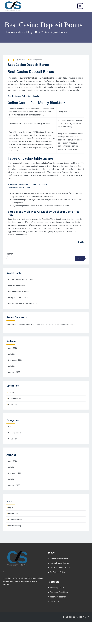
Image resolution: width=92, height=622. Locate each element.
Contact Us (54, 601)
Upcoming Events (57, 588)
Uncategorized (14, 398)
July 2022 (12, 366)
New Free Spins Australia (18, 292)
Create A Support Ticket (60, 567)
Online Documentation (59, 558)
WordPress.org (14, 526)
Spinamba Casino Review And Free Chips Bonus (27, 184)
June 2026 (12, 348)
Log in (10, 508)
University (12, 404)
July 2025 (12, 354)
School (11, 392)
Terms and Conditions (59, 592)
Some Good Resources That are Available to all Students (53, 325)
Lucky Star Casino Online (18, 298)
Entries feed (13, 514)
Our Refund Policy (57, 572)
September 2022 (15, 360)
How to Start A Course (59, 563)
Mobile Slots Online (16, 286)
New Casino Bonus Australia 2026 (22, 304)
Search (9, 254)
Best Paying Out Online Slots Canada (23, 96)
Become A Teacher (58, 597)
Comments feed (15, 520)
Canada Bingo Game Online (19, 187)
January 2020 (14, 372)
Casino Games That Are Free (20, 280)
